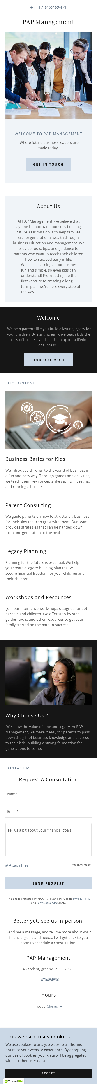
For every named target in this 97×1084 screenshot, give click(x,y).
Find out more (48, 360)
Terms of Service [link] (47, 903)
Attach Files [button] (18, 865)
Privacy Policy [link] (81, 899)
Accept (48, 1073)
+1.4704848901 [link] (48, 7)
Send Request (48, 883)
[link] (48, 22)
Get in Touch (48, 164)
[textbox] (48, 794)
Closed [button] (52, 1006)
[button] (7, 865)
